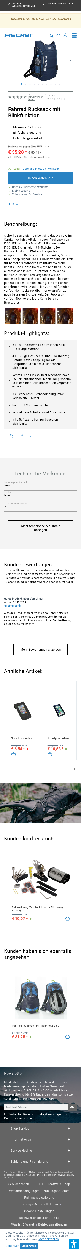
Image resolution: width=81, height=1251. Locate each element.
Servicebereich (18, 1184)
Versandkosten (57, 1172)
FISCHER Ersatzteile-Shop (51, 1184)
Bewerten (17, 204)
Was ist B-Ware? (23, 1224)
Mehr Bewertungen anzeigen (40, 649)
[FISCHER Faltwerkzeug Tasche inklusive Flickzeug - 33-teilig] (41, 879)
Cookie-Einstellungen (39, 1211)
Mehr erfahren (48, 1239)
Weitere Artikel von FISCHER (22, 436)
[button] (74, 1244)
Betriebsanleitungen (52, 1224)
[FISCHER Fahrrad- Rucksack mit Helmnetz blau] (41, 998)
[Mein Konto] (65, 35)
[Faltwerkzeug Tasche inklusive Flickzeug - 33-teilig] (67, 918)
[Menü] (74, 35)
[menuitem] (74, 35)
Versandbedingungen (24, 1191)
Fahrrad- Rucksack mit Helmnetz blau (36, 1025)
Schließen (12, 1245)
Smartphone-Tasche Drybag (59, 738)
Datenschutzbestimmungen (43, 1114)
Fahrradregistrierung (39, 1197)
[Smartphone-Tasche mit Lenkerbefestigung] (13, 754)
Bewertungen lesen (35, 97)
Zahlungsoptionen (56, 1191)
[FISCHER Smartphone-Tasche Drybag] (59, 710)
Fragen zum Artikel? (11, 436)
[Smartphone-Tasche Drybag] (50, 754)
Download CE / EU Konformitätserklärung (32, 436)
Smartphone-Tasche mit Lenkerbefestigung (22, 738)
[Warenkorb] (58, 35)
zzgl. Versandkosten (39, 157)
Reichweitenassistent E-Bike (39, 1218)
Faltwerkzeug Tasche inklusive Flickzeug (37, 909)
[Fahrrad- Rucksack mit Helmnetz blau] (67, 1037)
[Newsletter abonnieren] (72, 1107)
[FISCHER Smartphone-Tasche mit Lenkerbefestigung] (22, 710)
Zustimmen (29, 1246)
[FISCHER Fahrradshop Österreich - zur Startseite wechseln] (18, 35)
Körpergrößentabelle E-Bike (39, 1204)
